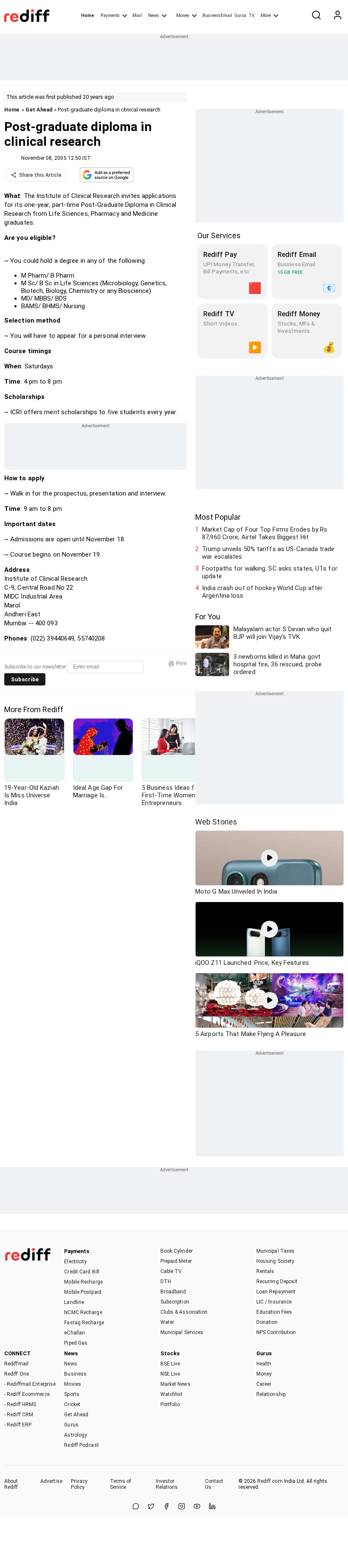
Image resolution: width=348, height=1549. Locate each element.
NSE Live (170, 1374)
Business (75, 1374)
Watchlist (171, 1394)
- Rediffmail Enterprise (30, 1384)
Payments (110, 15)
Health (264, 1364)
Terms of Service (121, 1484)
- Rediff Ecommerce (27, 1394)
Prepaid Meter (176, 1261)
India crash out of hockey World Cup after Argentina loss (262, 591)
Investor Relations (167, 1484)
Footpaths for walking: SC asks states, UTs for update (269, 572)
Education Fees (274, 1312)
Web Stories (216, 821)
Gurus (240, 15)
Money (182, 15)
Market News (175, 1384)
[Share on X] (151, 1507)
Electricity (75, 1262)
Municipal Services (182, 1332)
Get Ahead (39, 109)
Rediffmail (16, 1364)
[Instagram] (181, 1507)
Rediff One (16, 1374)
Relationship (271, 1394)
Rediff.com (270, 1481)
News (153, 15)
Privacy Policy (79, 1484)
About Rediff (11, 1484)
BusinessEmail (217, 15)
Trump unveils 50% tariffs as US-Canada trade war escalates (268, 552)
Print (181, 663)
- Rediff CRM (18, 1415)
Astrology (75, 1435)
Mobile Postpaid (82, 1292)
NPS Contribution (276, 1332)
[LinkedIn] (212, 1507)
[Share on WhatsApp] (135, 1507)
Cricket (72, 1404)
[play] (269, 858)
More (266, 15)
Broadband (173, 1292)
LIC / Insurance (274, 1302)
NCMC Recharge (83, 1312)
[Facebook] (166, 1507)
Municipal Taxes (275, 1251)
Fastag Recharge (84, 1323)
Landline (74, 1302)
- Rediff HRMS (20, 1404)
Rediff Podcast (81, 1445)
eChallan (74, 1333)
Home (87, 15)
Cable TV (171, 1271)
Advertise (51, 1481)
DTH (165, 1281)
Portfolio (170, 1404)
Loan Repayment (275, 1292)
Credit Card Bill (81, 1272)
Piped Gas (75, 1343)
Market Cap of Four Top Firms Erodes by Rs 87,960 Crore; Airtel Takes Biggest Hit (264, 533)
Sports (71, 1394)
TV (252, 15)
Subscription (174, 1302)
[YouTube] (197, 1507)
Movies (72, 1384)
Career (264, 1384)
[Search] (316, 15)
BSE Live (170, 1364)
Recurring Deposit (277, 1281)
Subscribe (25, 679)
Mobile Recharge (83, 1282)
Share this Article (40, 175)
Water (167, 1322)
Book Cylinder (176, 1251)
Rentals (265, 1271)
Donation (267, 1322)
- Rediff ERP (17, 1425)
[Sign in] (337, 15)
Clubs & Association (184, 1312)
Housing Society (275, 1261)
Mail (137, 15)
